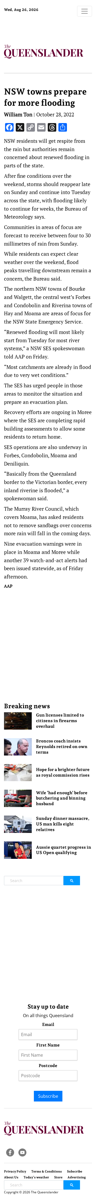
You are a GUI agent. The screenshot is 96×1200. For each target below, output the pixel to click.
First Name (48, 1045)
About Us (11, 1177)
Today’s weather (36, 1177)
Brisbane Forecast (37, 27)
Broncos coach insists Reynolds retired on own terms (61, 746)
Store (58, 1177)
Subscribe (48, 1096)
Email (48, 1024)
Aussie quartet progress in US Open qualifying (63, 850)
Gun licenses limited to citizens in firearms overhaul (60, 721)
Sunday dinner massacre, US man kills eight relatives (62, 824)
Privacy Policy (15, 1171)
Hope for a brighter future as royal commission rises (63, 772)
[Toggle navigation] (84, 11)
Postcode (48, 1065)
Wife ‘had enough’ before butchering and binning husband (61, 798)
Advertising (76, 1177)
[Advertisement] (48, 645)
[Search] (71, 880)
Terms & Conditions (46, 1171)
